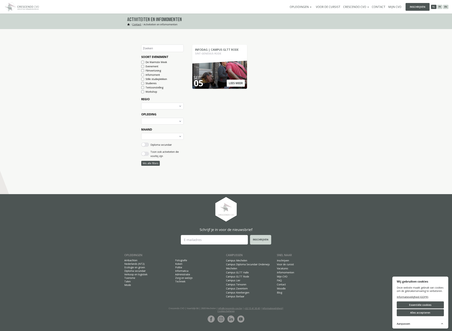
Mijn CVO (394, 7)
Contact (378, 7)
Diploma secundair (135, 271)
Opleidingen (300, 7)
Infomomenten (285, 272)
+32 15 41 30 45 (252, 308)
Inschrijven (417, 6)
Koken (178, 263)
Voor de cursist (328, 7)
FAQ (279, 280)
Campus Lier (233, 280)
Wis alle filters (150, 163)
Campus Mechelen (236, 260)
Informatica (181, 271)
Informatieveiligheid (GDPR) (412, 297)
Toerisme (129, 278)
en (445, 6)
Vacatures (282, 268)
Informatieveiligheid (272, 308)
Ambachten (130, 260)
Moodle (281, 288)
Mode (127, 285)
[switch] (145, 145)
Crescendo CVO (355, 7)
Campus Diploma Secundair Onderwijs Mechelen (248, 266)
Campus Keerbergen (237, 292)
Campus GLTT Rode (237, 276)
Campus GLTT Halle (237, 272)
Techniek (180, 281)
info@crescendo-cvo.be (230, 308)
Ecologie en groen (134, 267)
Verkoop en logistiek (135, 274)
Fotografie (181, 260)
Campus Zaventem (237, 288)
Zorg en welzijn (184, 278)
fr (440, 6)
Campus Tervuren (236, 284)
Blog (279, 292)
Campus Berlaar (235, 296)
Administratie (182, 274)
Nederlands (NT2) (134, 263)
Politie (178, 267)
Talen (127, 281)
